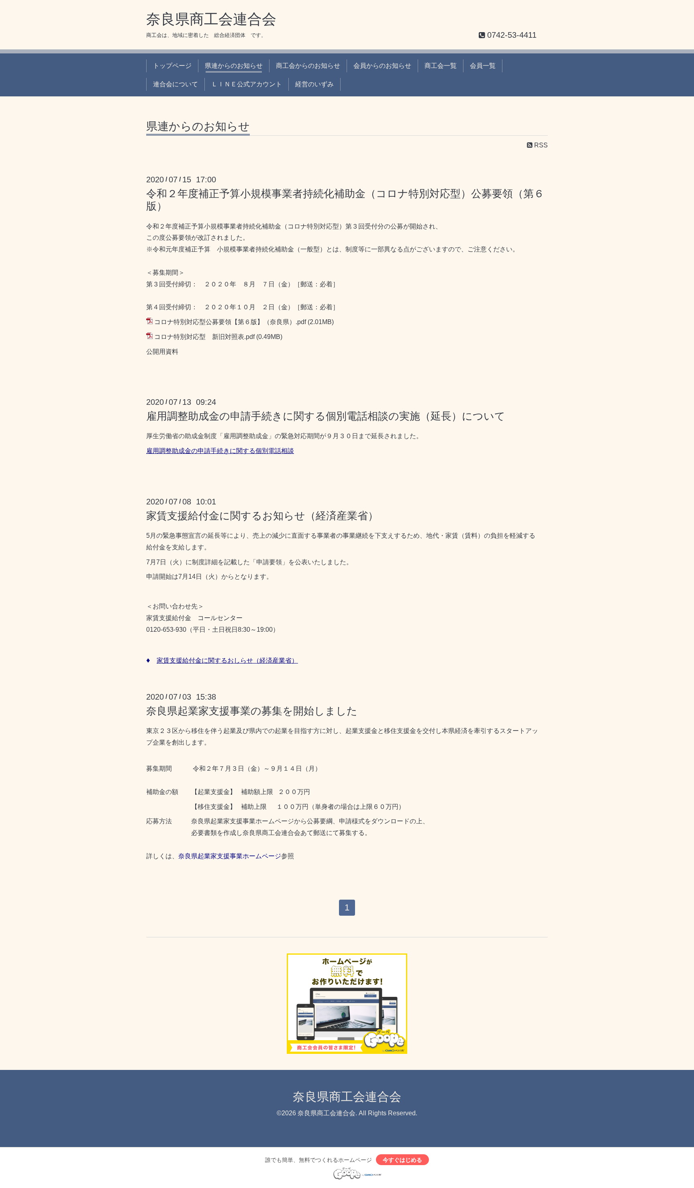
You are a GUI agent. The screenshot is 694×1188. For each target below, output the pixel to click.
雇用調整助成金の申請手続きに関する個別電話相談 (220, 450)
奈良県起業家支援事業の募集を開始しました (251, 711)
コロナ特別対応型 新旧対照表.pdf (204, 336)
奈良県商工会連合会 (211, 19)
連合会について (175, 84)
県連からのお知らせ (234, 65)
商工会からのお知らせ (308, 65)
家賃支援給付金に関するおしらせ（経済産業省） (227, 660)
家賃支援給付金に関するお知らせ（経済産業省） (262, 516)
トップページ (172, 65)
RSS (540, 145)
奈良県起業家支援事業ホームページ (229, 856)
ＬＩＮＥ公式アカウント (246, 84)
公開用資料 (162, 351)
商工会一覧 (441, 65)
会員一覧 (483, 65)
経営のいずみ (314, 84)
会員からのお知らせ (382, 65)
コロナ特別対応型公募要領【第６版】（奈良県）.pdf (230, 321)
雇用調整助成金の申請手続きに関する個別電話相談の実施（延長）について (325, 416)
